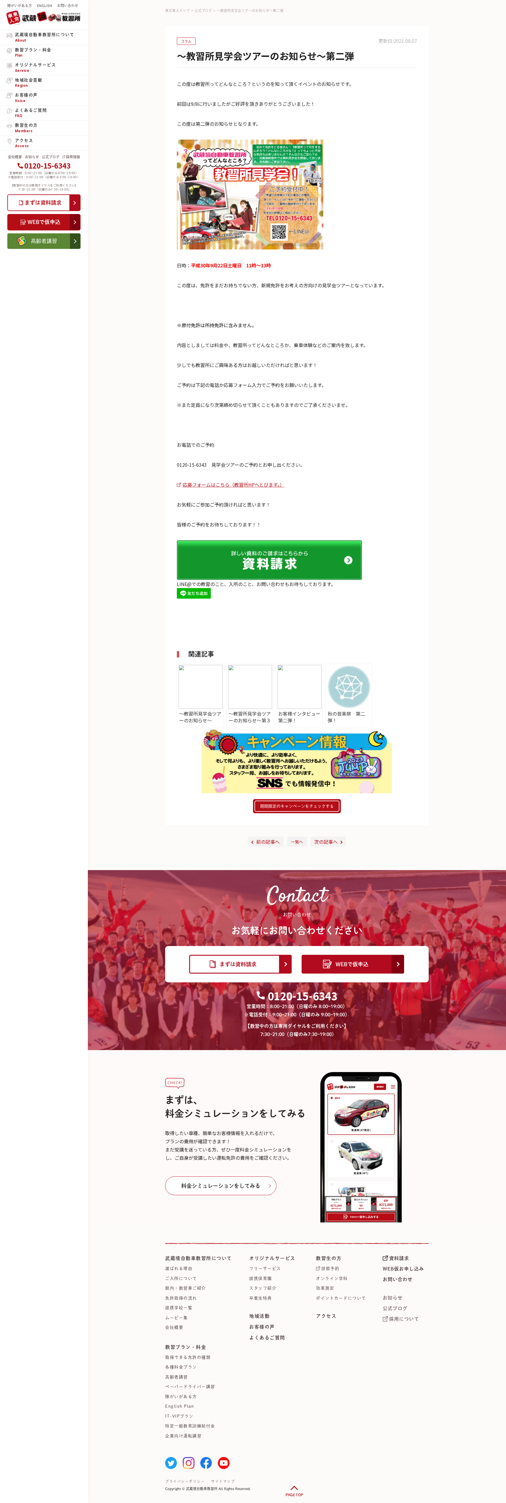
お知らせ (32, 157)
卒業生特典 (260, 1298)
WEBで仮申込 (352, 964)
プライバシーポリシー (185, 1481)
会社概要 (15, 157)
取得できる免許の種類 (188, 1357)
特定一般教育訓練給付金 (190, 1426)
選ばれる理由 (178, 1268)
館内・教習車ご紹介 (185, 1288)
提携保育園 (260, 1278)
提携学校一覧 (178, 1308)
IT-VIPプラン (179, 1416)
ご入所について (181, 1278)
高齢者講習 (176, 1377)
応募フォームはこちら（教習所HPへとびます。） (233, 484)
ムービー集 (176, 1318)
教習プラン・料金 (185, 1347)
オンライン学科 (332, 1278)
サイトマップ (223, 1481)
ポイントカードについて (341, 1298)
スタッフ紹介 (262, 1288)
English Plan (179, 1406)
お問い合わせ (67, 5)
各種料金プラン (181, 1367)
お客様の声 (262, 1326)
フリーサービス (265, 1268)
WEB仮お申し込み (403, 1268)
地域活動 (259, 1316)
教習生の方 (329, 1258)
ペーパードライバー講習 (190, 1387)
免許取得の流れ (181, 1298)
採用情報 (73, 157)
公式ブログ (50, 157)
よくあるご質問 (267, 1337)
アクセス (326, 1316)
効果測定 (325, 1288)
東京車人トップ (177, 10)
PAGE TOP (294, 1495)
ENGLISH (44, 5)
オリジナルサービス (272, 1258)
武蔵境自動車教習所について (198, 1258)
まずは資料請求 (238, 964)
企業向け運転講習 (183, 1436)
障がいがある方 (19, 5)
